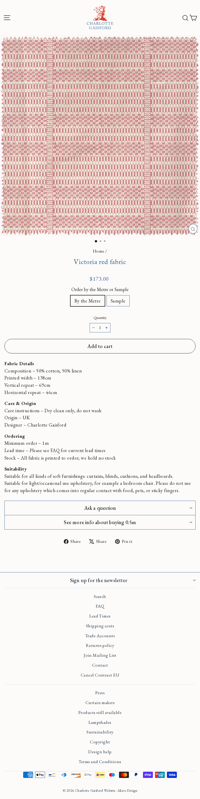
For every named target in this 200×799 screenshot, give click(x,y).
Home (98, 251)
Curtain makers (100, 702)
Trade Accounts (100, 636)
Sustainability (99, 732)
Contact (100, 665)
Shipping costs (100, 626)
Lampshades (100, 722)
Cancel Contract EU (100, 675)
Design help (99, 752)
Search (100, 596)
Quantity (100, 317)
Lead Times (100, 616)
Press (100, 692)
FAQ (55, 450)
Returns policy (100, 645)
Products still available (100, 712)
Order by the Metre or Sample (100, 289)
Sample (118, 301)
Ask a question (100, 508)
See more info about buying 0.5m (100, 522)
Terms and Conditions (100, 761)
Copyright (100, 742)
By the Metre (87, 301)
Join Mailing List (100, 655)
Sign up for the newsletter (98, 580)
